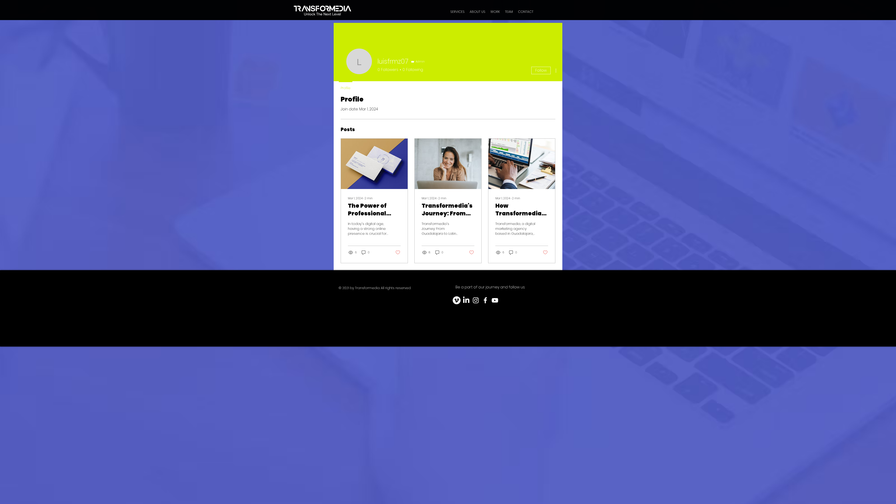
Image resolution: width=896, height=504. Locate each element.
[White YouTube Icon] (495, 300)
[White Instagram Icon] (476, 300)
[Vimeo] (457, 300)
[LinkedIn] (466, 300)
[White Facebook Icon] (485, 300)
